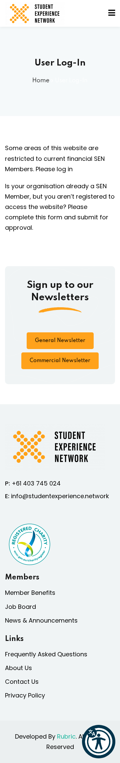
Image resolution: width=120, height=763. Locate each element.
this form (48, 217)
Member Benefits (30, 592)
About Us (18, 668)
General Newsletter (60, 340)
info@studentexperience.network (60, 496)
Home (40, 81)
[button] (98, 741)
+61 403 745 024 (36, 483)
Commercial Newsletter (60, 360)
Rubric (66, 736)
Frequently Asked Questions (46, 654)
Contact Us (22, 681)
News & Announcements (41, 620)
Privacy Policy (25, 695)
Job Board (20, 607)
